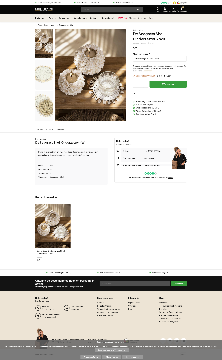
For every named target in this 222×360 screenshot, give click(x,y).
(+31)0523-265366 (152, 151)
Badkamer (40, 18)
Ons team (163, 302)
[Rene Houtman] (49, 9)
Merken (132, 18)
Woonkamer (79, 18)
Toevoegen (169, 84)
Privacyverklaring (105, 315)
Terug (40, 25)
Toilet (51, 18)
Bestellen (163, 309)
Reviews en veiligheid (168, 321)
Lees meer (147, 71)
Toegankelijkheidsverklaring (171, 306)
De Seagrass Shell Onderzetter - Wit (58, 25)
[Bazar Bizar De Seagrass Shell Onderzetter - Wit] (53, 226)
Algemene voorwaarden (107, 312)
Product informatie (45, 129)
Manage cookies (132, 357)
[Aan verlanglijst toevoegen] (134, 94)
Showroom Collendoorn (169, 318)
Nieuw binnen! (107, 18)
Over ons (142, 18)
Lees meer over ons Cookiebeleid (111, 350)
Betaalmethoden (104, 306)
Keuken (93, 18)
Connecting (149, 158)
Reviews (60, 129)
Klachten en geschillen (169, 315)
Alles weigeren (112, 357)
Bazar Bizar (138, 30)
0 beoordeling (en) (147, 43)
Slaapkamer (64, 18)
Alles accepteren (91, 357)
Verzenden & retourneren (108, 309)
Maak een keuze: (141, 54)
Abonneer (179, 284)
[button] (44, 119)
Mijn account (134, 302)
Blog (151, 18)
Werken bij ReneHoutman (170, 312)
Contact (100, 302)
